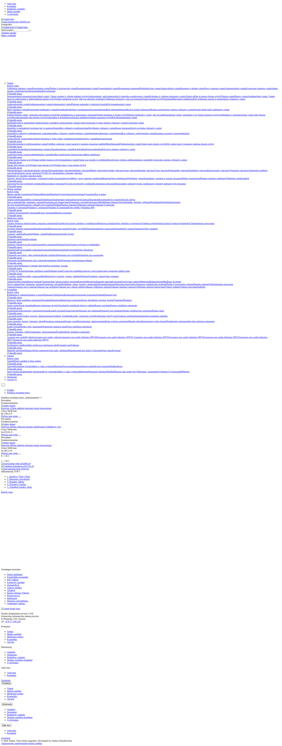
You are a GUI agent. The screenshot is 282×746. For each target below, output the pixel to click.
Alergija (11, 366)
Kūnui (61, 295)
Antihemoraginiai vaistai (40, 104)
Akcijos (10, 642)
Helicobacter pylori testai (89, 271)
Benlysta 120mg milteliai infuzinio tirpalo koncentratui (26, 408)
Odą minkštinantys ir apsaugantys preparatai (76, 115)
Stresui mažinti (88, 366)
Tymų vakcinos (161, 170)
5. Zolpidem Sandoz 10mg (19, 487)
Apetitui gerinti (20, 281)
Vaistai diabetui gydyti (152, 99)
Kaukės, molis (77, 316)
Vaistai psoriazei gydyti (208, 115)
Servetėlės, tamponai (31, 276)
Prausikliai (46, 300)
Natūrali (100, 295)
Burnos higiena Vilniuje (18, 593)
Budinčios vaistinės (16, 9)
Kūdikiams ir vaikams (17, 295)
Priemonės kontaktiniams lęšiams (77, 260)
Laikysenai (31, 244)
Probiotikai (166, 202)
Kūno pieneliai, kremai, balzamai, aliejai (25, 321)
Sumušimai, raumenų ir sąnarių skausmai (163, 178)
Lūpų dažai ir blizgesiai (91, 350)
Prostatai (102, 284)
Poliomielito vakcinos (179, 170)
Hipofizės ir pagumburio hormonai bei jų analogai (30, 128)
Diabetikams (47, 199)
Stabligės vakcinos (81, 170)
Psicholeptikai (79, 149)
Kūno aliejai (87, 300)
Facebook (5, 680)
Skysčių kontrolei (15, 205)
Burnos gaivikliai (102, 305)
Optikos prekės (149, 223)
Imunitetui (94, 199)
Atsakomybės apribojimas (13, 743)
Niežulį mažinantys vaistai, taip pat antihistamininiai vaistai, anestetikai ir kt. (162, 115)
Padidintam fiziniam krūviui (113, 202)
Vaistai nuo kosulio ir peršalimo (92, 160)
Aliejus (74, 311)
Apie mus (11, 3)
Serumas (45, 311)
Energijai (77, 199)
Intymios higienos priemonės (20, 228)
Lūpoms (11, 316)
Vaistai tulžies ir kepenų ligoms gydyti (203, 96)
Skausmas (76, 366)
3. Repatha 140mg (15, 482)
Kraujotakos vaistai (41, 88)
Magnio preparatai (63, 213)
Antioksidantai (20, 199)
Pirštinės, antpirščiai (41, 234)
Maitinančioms (156, 281)
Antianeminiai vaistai (61, 104)
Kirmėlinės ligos (22, 366)
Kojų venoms (114, 199)
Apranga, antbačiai (16, 234)
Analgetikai (22, 149)
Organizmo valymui (78, 202)
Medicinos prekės (15, 218)
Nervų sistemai (14, 202)
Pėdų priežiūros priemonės (77, 332)
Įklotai (37, 228)
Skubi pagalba (13, 11)
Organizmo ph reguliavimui (56, 202)
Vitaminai (167, 99)
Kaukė (52, 311)
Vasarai (10, 356)
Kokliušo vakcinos (40, 170)
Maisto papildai (14, 189)
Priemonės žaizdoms (97, 371)
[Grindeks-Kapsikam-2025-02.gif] (17, 466)
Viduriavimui (159, 287)
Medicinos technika (106, 223)
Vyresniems (89, 194)
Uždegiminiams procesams (201, 223)
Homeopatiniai (35, 91)
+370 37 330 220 (13, 621)
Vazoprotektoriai (98, 109)
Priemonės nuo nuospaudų (91, 255)
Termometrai (48, 250)
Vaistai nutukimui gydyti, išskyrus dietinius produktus (80, 99)
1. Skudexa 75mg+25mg (18, 476)
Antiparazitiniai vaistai (235, 88)
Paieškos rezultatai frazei (18, 392)
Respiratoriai (56, 234)
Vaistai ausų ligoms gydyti (43, 165)
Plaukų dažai (158, 311)
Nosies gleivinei (14, 266)
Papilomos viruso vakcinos (27, 173)
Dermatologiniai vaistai (87, 88)
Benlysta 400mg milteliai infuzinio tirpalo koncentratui (26, 445)
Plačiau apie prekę (9, 416)
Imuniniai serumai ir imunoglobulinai (172, 133)
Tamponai (139, 228)
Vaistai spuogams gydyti (101, 117)
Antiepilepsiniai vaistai (38, 149)
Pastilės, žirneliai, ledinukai (138, 202)
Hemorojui (91, 281)
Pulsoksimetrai (60, 250)
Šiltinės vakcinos (97, 170)
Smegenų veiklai (31, 205)
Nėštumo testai (55, 271)
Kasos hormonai (123, 128)
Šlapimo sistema (200, 284)
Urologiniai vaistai (135, 123)
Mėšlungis (184, 371)
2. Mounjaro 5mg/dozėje (18, 479)
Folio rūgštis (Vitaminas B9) (81, 207)
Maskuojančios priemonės (37, 350)
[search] (30, 30)
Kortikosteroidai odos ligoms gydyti (29, 117)
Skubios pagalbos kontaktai (19, 660)
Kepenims (103, 199)
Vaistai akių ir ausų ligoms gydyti (70, 165)
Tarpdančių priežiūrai (68, 305)
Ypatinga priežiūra (126, 316)
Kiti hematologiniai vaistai (119, 104)
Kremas (67, 311)
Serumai (49, 316)
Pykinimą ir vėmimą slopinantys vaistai (168, 96)
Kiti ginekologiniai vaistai (67, 123)
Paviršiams (32, 239)
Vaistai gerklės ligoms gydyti (46, 160)
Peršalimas (156, 202)
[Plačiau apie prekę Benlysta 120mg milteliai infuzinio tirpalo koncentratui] (8, 405)
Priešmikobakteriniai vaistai (102, 133)
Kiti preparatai (48, 91)
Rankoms (68, 295)
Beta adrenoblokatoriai (116, 109)
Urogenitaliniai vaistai (108, 88)
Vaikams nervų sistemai (26, 287)
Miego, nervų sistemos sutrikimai (86, 178)
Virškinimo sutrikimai (236, 178)
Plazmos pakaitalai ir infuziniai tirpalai (89, 104)
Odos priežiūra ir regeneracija (128, 223)
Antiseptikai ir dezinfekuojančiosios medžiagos (68, 117)
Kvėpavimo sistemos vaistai (259, 88)
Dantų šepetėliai (26, 305)
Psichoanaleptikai (94, 149)
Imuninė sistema (103, 281)
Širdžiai (57, 205)
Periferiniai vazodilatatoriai (78, 109)
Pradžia (10, 390)
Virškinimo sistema (144, 287)
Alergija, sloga (14, 178)
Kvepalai (116, 350)
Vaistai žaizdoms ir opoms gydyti (112, 115)
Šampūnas (56, 300)
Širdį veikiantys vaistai (17, 109)
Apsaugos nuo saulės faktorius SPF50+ (115, 337)
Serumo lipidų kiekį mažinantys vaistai (211, 109)
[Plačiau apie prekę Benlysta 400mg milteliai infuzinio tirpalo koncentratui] (8, 442)
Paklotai (60, 244)
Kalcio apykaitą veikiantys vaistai (146, 128)
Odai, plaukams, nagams (32, 202)
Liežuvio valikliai (86, 305)
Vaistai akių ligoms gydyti (19, 165)
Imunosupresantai (104, 138)
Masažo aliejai (135, 321)
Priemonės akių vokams (34, 260)
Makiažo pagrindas (16, 350)
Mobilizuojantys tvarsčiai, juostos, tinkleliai (61, 276)
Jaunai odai (52, 345)
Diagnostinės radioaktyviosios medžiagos (134, 183)
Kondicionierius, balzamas (29, 311)
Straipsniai (12, 377)
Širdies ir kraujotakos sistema (179, 284)
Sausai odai (41, 345)
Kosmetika (12, 289)
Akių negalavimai (15, 371)
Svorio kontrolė (159, 284)
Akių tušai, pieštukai (58, 350)
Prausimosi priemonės (54, 321)
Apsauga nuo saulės (16, 337)
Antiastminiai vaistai (68, 160)
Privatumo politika (33, 743)
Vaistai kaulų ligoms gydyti (153, 144)
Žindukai (127, 300)
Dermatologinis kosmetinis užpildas (151, 316)
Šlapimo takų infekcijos (125, 371)
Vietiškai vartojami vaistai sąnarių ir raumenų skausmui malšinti (76, 144)
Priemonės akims (15, 260)
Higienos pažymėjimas (17, 601)
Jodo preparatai (32, 213)
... (3, 385)
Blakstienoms (74, 350)
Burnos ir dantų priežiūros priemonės (24, 300)
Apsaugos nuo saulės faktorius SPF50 (151, 337)
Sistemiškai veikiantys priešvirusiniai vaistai (135, 133)
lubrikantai (12, 598)
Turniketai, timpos (96, 276)
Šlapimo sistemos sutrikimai (213, 178)
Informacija (7, 704)
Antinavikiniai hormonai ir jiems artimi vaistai (48, 138)
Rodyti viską (13, 86)
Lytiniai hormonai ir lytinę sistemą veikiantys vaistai (103, 123)
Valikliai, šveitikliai (62, 316)
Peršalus (160, 223)
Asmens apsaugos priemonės (43, 223)
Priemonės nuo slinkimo (88, 311)
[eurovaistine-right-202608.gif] (16, 463)
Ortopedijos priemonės (46, 244)
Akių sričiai (89, 316)
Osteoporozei (94, 202)
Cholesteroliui (47, 281)
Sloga (119, 366)
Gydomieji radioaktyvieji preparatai (169, 183)
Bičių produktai (34, 199)
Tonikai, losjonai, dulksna (34, 316)
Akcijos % (12, 379)
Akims (10, 199)
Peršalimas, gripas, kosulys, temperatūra (80, 284)
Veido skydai (68, 234)
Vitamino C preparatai (37, 207)
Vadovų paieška (14, 587)
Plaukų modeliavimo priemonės (137, 311)
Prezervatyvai (13, 595)
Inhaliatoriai (12, 250)
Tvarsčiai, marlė (14, 276)
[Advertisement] (141, 59)
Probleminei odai (103, 316)
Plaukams (47, 295)
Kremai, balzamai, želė (17, 332)
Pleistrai (84, 276)
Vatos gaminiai (151, 228)
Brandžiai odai (29, 345)
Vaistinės (11, 652)
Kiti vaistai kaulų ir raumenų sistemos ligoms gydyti (190, 144)
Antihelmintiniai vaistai (40, 154)
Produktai (6, 683)
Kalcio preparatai (47, 213)
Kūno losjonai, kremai (103, 300)
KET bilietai (13, 580)
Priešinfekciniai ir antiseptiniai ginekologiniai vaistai (31, 123)
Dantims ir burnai (35, 295)
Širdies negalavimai (191, 178)
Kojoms (76, 295)
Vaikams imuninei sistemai (123, 287)
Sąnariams (175, 202)
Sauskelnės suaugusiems (105, 228)
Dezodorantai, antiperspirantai (91, 321)
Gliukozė (85, 199)
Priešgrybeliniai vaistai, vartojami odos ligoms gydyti (31, 115)
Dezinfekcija (62, 223)
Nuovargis (67, 366)
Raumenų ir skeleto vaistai (192, 88)
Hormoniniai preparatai (129, 88)
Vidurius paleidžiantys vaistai (234, 96)
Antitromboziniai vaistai (18, 104)
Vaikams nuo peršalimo (47, 287)
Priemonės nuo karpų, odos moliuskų (24, 255)
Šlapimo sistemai (68, 205)
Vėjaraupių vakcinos (238, 170)
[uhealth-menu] (14, 93)
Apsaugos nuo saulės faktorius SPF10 (30, 340)
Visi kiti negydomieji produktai (79, 183)
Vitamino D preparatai (58, 207)
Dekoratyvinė (110, 295)
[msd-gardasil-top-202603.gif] (15, 22)
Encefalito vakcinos (114, 170)
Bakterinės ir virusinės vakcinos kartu (24, 176)
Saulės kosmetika (88, 295)
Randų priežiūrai (49, 255)
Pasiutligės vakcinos (198, 170)
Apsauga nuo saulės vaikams (47, 337)
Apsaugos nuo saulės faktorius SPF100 (79, 337)
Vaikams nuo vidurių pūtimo (71, 287)
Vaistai (10, 83)
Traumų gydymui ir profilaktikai (85, 244)
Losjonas (59, 311)
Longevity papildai (16, 582)
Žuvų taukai (100, 194)
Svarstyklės (72, 250)
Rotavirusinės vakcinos (218, 170)
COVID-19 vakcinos (50, 173)
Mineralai (45, 194)
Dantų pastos (13, 305)
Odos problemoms (118, 178)
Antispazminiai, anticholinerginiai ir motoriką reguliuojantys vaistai (119, 96)
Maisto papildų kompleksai (19, 194)
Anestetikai (12, 149)
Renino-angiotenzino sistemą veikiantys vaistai (172, 109)
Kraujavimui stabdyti (130, 281)
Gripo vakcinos (130, 170)
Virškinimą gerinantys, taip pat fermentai (123, 99)
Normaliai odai (64, 345)
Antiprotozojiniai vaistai (18, 154)
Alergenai (11, 183)
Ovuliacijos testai (70, 271)
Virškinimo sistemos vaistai (19, 88)
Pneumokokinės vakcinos (60, 170)
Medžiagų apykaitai (172, 281)
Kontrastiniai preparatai (104, 183)
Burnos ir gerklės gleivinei (34, 266)
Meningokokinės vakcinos (19, 170)
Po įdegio (30, 337)
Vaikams (70, 194)
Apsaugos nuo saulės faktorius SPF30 (186, 337)
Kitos (202, 287)
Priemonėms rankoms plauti (54, 326)
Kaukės (28, 234)
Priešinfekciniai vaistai (150, 88)
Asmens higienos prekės (18, 223)
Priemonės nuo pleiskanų (111, 311)
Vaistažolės (184, 223)
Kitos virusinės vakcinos (71, 173)
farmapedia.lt (13, 585)
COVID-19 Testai (15, 271)
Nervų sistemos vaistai (214, 88)
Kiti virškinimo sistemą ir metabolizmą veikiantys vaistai (219, 99)
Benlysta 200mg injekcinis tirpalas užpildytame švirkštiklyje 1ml (31, 427)
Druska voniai (71, 321)
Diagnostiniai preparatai (54, 183)
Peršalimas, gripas (135, 178)
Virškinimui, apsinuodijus (147, 371)
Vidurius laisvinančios (190, 287)
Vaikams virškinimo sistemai (98, 287)
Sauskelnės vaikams (125, 228)
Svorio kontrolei (46, 205)
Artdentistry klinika (16, 603)
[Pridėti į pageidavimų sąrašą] (20, 435)
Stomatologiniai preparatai (19, 96)
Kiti (247, 178)
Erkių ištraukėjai (85, 250)
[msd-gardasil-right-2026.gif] (15, 469)
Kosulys (67, 178)
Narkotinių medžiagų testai (36, 271)
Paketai (90, 228)
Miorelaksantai (112, 144)
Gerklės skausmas (55, 178)
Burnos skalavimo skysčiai (46, 305)
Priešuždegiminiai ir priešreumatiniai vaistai (27, 144)
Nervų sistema (13, 284)
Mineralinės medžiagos (182, 99)
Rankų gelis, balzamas (30, 326)
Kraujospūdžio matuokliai (30, 250)
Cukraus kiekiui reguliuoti (66, 281)
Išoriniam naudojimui (17, 239)
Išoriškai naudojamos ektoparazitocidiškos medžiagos (75, 154)
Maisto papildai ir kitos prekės (27, 361)
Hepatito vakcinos (146, 170)
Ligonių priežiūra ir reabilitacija (82, 223)
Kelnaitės (44, 228)
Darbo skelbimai (14, 574)
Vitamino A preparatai (17, 207)
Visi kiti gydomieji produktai (29, 183)
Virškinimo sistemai (85, 205)
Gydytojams (12, 14)
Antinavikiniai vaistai (170, 88)
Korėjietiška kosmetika (17, 577)
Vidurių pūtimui (172, 287)
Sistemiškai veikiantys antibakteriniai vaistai (27, 133)
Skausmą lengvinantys (126, 284)
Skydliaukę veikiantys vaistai (102, 128)
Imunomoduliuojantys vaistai (82, 138)
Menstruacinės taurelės (58, 228)
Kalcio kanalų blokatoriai (139, 109)
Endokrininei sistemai (63, 199)
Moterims (106, 178)
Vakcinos (24, 91)
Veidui (55, 295)
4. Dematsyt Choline (16, 484)
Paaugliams (79, 194)
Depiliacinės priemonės (177, 321)
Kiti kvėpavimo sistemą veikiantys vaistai (168, 160)
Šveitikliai (60, 332)
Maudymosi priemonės (71, 300)
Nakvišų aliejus (128, 199)
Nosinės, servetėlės (78, 228)
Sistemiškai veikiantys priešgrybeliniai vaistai (68, 133)
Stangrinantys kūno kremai (154, 321)
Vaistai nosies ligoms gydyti (20, 160)
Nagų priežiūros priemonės (79, 326)
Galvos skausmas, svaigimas (34, 178)
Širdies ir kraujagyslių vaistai (63, 88)
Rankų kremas (13, 326)
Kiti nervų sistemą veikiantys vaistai (118, 149)
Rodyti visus (7, 492)
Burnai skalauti (34, 281)
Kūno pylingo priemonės (116, 321)
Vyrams (62, 194)
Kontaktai (11, 6)
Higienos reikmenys (16, 244)
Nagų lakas (107, 350)
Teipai (67, 244)
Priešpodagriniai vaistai (130, 144)
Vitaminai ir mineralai (104, 205)
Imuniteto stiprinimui (33, 371)
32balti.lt (11, 590)
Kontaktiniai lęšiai (53, 260)
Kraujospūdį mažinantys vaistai (42, 109)
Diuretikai (61, 109)
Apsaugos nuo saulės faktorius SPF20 (221, 337)
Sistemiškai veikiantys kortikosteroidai (71, 128)
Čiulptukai (118, 300)
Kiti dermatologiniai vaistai (124, 117)
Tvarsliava (174, 223)
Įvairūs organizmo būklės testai (115, 271)
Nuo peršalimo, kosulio (57, 266)
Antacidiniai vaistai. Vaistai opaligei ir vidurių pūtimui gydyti (59, 96)
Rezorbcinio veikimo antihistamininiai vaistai (128, 160)
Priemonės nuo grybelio (68, 255)
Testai (166, 223)
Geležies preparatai (16, 213)
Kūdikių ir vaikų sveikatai (42, 366)
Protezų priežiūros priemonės (123, 305)
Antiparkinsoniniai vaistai (61, 149)
